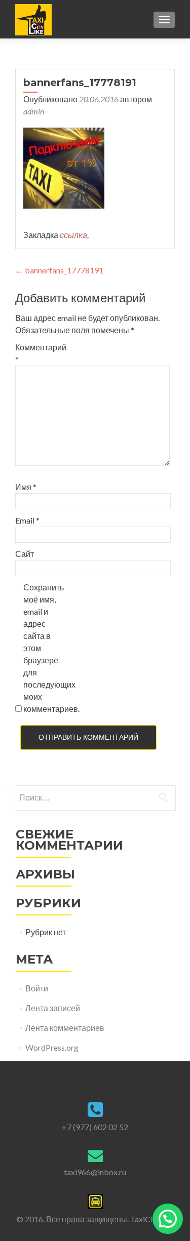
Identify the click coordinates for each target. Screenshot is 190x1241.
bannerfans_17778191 (59, 270)
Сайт (24, 553)
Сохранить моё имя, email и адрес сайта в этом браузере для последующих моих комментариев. (44, 647)
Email (27, 520)
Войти (36, 988)
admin (33, 111)
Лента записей (52, 1008)
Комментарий (36, 353)
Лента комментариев (64, 1027)
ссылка (73, 234)
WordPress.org (52, 1047)
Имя (25, 487)
